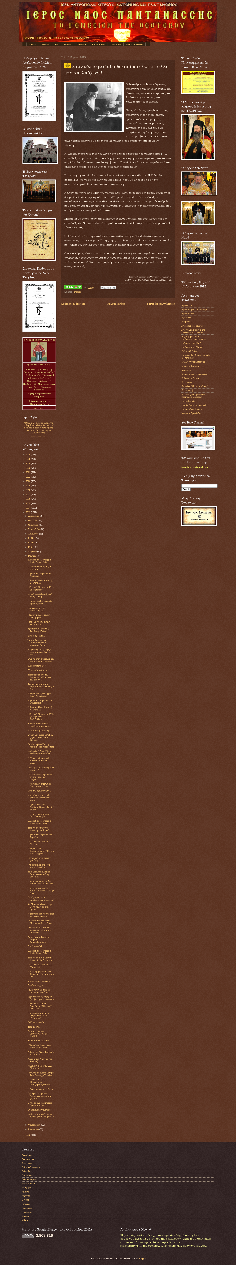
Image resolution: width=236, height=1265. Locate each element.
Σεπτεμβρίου (34, 529)
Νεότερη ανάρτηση (73, 303)
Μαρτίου (32, 556)
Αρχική (32, 44)
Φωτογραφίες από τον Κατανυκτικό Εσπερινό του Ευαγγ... (39, 677)
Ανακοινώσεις (28, 1159)
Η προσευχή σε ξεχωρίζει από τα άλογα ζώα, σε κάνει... (39, 652)
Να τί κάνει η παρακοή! (38, 730)
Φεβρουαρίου (34, 1125)
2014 (28, 508)
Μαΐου (31, 547)
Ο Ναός (25, 1200)
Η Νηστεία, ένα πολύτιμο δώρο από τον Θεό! (39, 785)
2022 (28, 472)
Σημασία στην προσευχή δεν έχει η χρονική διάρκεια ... (41, 660)
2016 (28, 499)
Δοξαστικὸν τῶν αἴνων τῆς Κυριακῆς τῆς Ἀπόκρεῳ (40, 959)
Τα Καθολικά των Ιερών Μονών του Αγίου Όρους (40, 921)
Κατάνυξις (186, 370)
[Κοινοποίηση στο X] (108, 287)
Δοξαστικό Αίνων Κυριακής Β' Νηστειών (40, 581)
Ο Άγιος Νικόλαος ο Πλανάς (41, 1089)
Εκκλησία (45, 44)
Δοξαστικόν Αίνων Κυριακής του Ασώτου (41, 1053)
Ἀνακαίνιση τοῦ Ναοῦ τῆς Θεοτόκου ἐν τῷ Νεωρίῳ (40, 373)
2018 (28, 490)
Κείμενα (67, 44)
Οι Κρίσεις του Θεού (37, 1022)
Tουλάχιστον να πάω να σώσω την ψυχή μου (39, 991)
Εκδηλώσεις (27, 1171)
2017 (28, 494)
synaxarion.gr (39, 408)
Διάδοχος (44, 380)
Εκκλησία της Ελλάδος (192, 347)
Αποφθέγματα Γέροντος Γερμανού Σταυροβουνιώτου (39, 939)
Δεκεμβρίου (33, 516)
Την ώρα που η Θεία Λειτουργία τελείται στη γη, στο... (39, 1096)
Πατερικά (77, 292)
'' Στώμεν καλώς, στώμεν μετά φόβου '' (39, 616)
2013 (28, 512)
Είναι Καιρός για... (36, 636)
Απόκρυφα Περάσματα (192, 326)
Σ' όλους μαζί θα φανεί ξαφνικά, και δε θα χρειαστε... (38, 760)
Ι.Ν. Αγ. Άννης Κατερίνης (193, 362)
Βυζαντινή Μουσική (134, 44)
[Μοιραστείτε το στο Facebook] (111, 287)
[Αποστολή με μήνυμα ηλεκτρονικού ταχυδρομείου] (102, 287)
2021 (28, 477)
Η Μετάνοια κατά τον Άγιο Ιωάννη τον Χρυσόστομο (40, 882)
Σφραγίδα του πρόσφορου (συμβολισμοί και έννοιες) (41, 998)
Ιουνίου (32, 542)
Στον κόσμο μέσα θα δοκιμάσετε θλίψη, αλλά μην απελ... (40, 1006)
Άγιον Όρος (186, 305)
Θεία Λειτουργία (29, 1179)
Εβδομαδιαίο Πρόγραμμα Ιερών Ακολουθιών (39, 561)
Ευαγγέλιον (82, 44)
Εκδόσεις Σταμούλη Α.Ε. (192, 343)
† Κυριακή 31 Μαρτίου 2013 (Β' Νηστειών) (40, 588)
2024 (28, 463)
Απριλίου (32, 551)
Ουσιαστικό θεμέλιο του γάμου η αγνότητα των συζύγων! (39, 930)
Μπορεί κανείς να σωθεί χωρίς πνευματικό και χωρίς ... (39, 797)
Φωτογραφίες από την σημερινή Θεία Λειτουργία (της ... (41, 686)
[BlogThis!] (105, 287)
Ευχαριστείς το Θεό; (37, 666)
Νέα (56, 44)
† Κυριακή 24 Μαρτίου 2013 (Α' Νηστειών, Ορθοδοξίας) (40, 716)
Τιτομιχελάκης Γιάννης (191, 409)
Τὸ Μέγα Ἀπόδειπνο (37, 670)
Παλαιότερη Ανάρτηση (161, 303)
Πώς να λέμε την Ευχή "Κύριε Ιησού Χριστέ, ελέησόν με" (38, 1015)
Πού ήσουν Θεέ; (35, 946)
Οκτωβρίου (33, 525)
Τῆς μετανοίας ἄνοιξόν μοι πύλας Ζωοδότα (40, 866)
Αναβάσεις (186, 322)
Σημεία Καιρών (188, 401)
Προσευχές (27, 1208)
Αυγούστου (33, 534)
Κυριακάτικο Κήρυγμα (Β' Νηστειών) (39, 574)
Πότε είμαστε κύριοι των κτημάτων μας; (39, 623)
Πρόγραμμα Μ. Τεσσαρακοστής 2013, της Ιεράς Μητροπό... (41, 851)
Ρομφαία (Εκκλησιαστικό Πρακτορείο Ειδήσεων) (193, 395)
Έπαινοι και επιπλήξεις (38, 1040)
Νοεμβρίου (33, 520)
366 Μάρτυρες (41, 383)
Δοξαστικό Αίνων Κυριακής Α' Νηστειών (40, 708)
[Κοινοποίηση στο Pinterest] (114, 287)
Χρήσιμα (26, 1216)
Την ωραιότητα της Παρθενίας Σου (36, 609)
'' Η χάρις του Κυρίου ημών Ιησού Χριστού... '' (40, 602)
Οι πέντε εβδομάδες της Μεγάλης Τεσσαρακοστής (41, 745)
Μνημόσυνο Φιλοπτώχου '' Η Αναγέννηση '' (41, 595)
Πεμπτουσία (186, 382)
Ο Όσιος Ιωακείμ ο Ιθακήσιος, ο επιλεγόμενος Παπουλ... (40, 1082)
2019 (28, 485)
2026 (28, 454)
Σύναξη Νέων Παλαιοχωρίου (38, 436)
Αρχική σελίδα (116, 303)
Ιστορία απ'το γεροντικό (39, 981)
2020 (28, 481)
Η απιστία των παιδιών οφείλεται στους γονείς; (40, 724)
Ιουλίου (32, 538)
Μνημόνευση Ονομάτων (39, 1110)
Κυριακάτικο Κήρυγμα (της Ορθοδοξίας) (40, 701)
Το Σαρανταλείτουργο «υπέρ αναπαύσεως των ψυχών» (41, 777)
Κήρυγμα (26, 1196)
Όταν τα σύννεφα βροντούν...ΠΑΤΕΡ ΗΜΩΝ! (38, 1034)
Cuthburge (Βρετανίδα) (42, 388)
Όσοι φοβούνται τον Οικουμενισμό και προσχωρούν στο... (38, 642)
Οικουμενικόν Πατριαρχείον (194, 374)
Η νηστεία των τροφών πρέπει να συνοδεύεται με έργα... (41, 890)
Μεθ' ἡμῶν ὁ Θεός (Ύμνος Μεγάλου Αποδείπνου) (40, 752)
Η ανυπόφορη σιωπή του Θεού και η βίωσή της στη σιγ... (41, 974)
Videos (25, 1220)
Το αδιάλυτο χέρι (35, 985)
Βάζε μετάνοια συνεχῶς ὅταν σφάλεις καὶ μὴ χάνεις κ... (39, 874)
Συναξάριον (115, 44)
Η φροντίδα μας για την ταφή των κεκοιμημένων (41, 915)
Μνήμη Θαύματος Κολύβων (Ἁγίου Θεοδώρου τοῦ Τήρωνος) (40, 737)
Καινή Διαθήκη (98, 44)
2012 (28, 1135)
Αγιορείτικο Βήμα (189, 313)
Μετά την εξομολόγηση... (39, 791)
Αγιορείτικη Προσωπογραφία (194, 309)
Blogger (142, 1258)
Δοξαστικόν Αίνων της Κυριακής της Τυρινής (39, 829)
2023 (28, 468)
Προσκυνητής (187, 390)
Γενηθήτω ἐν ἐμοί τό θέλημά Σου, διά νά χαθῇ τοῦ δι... (41, 1074)
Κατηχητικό (27, 1187)
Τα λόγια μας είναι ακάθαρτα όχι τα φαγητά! (41, 898)
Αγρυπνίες (186, 317)
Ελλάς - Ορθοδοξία (190, 351)
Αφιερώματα (27, 1163)
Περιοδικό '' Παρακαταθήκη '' (194, 386)
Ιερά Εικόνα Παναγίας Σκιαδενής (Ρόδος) (38, 630)
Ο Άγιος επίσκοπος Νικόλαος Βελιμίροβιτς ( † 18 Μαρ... (41, 807)
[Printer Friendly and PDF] (73, 287)
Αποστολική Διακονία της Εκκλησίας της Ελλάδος (193, 331)
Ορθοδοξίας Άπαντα (190, 378)
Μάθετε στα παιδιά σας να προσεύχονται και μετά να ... (41, 1116)
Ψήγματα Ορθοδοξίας (191, 413)
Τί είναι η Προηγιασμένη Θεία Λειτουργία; (39, 815)
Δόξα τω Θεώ (34, 1027)
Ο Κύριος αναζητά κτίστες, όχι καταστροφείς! (40, 1104)
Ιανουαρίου (33, 1129)
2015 (28, 503)
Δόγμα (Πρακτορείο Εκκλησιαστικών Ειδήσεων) (194, 337)
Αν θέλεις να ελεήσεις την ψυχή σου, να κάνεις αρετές (40, 906)
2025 (28, 459)
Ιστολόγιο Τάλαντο (190, 366)
